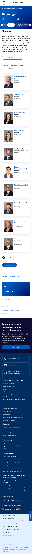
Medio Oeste (6, 45)
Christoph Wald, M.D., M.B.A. (20, 77)
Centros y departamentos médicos (13, 8)
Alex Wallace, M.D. (19, 148)
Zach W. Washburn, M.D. (20, 203)
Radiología (9, 14)
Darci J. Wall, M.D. (19, 130)
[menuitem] (11, 24)
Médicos (11, 25)
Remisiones (23, 19)
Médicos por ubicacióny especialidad (23, 24)
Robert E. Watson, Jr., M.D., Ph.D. (20, 240)
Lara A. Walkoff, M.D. (19, 112)
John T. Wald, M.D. (19, 94)
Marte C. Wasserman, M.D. (20, 221)
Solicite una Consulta (10, 19)
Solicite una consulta (9, 265)
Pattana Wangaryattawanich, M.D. (21, 167)
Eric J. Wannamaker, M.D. (21, 184)
